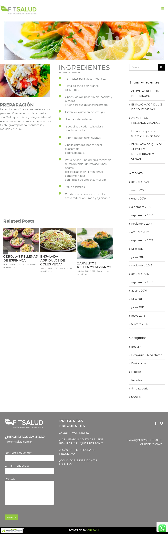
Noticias (136, 371)
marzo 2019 (138, 190)
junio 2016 (137, 307)
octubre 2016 (140, 273)
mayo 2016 (138, 315)
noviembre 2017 (141, 223)
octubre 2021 (140, 181)
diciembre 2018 (141, 207)
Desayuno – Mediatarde (146, 355)
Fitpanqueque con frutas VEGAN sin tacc (20, 258)
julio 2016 (137, 299)
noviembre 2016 (141, 265)
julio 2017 (137, 248)
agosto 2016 (139, 290)
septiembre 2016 (142, 282)
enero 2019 (138, 198)
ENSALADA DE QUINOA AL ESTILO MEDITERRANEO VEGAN (55, 262)
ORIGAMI (93, 530)
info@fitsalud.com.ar (18, 441)
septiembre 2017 (142, 240)
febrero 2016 (139, 324)
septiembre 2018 (142, 215)
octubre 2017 (140, 232)
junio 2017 (138, 257)
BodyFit (136, 346)
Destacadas (138, 363)
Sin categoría (139, 388)
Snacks (135, 396)
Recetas (136, 380)
